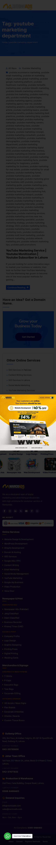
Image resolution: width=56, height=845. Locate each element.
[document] (28, 422)
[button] (52, 398)
